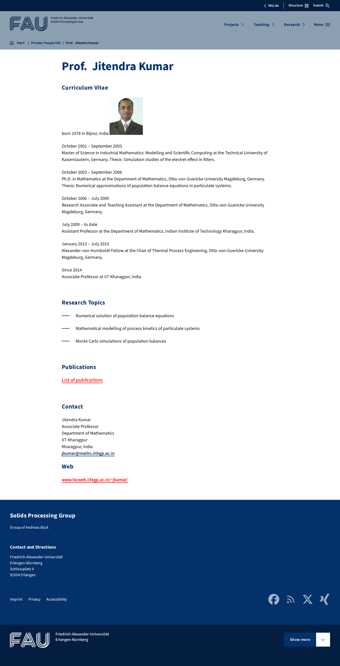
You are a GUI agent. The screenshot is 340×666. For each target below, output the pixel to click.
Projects (231, 24)
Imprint (16, 599)
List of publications (82, 380)
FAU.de (273, 5)
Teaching (261, 24)
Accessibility (56, 599)
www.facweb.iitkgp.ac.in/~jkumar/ (95, 480)
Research (292, 24)
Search (318, 5)
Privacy (34, 599)
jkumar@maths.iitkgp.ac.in (88, 453)
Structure (295, 5)
